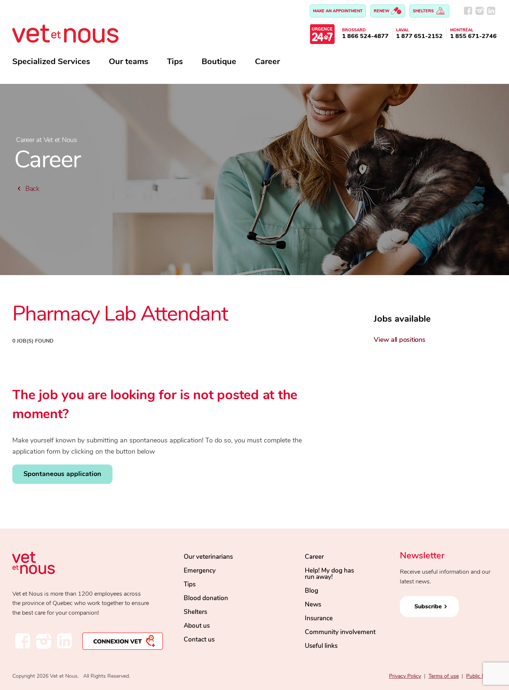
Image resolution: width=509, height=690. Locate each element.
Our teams (128, 61)
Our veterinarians (208, 557)
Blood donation (206, 598)
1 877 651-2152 (419, 36)
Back (31, 188)
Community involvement (340, 632)
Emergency (200, 570)
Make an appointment (338, 11)
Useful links (321, 646)
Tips (175, 61)
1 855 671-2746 (473, 36)
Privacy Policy (405, 676)
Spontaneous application (62, 473)
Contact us (199, 639)
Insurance (319, 618)
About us (197, 626)
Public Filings (481, 676)
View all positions (400, 339)
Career (267, 61)
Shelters (424, 11)
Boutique (219, 61)
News (313, 604)
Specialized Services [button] (51, 61)
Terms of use (444, 676)
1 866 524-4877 (365, 36)
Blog (311, 590)
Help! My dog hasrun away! (329, 573)
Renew (382, 11)
